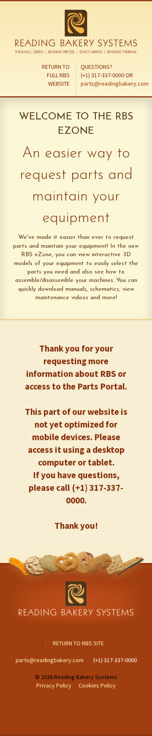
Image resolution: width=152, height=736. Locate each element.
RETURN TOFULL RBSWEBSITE (56, 75)
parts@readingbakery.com (115, 83)
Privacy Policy (54, 685)
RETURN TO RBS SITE (78, 643)
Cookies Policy (97, 685)
